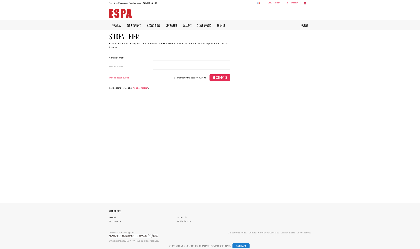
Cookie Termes (304, 232)
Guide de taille (184, 221)
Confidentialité (288, 232)
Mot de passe (116, 66)
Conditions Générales (268, 232)
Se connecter (292, 2)
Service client (274, 2)
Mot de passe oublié (119, 77)
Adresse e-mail (116, 57)
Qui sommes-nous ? (237, 232)
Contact (253, 232)
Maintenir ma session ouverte (191, 77)
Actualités (182, 217)
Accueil (112, 217)
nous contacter (140, 87)
